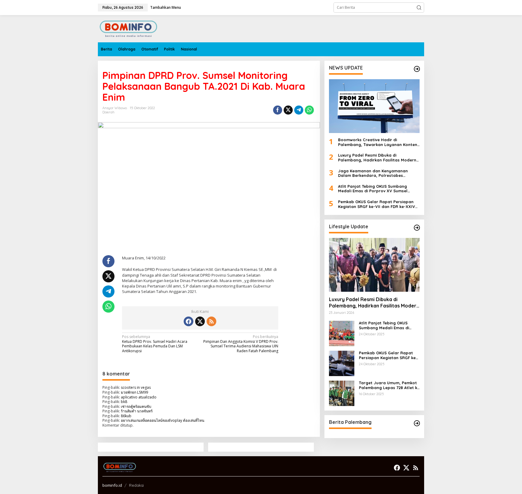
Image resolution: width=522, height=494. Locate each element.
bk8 (124, 401)
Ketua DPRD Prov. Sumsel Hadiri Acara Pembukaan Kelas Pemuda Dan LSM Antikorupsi (154, 343)
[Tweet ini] (288, 110)
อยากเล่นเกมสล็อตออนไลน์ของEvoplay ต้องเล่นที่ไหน (162, 420)
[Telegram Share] (298, 110)
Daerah (108, 112)
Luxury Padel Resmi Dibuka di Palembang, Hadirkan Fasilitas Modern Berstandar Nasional (377, 157)
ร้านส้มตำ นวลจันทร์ (137, 411)
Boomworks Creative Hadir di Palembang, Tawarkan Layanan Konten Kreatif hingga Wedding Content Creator (377, 142)
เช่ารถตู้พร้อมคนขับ (136, 406)
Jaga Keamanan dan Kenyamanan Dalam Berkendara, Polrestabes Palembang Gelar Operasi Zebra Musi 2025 (376, 173)
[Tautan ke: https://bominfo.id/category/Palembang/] (416, 423)
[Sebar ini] (277, 110)
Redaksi (136, 485)
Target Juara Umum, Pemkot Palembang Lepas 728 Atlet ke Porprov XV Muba (389, 385)
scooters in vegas (136, 387)
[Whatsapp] (309, 110)
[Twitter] (200, 321)
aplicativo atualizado (138, 397)
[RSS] (211, 321)
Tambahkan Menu (165, 7)
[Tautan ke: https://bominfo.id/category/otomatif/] (416, 227)
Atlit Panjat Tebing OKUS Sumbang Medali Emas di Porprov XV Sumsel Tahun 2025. (373, 188)
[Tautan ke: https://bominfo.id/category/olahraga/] (416, 69)
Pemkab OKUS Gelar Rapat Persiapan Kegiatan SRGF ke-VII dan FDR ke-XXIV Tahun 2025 (376, 204)
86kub (126, 415)
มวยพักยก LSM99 (134, 392)
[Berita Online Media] (128, 28)
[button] (419, 7)
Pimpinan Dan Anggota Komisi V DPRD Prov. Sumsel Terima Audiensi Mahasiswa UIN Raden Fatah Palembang (240, 343)
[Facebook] (188, 321)
